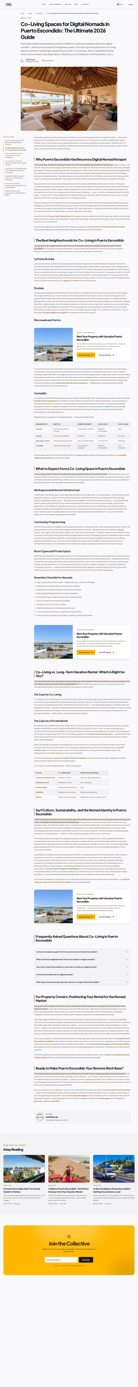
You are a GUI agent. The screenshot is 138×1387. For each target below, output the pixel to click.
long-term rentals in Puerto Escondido (69, 758)
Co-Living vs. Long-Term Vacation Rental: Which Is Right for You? (15, 163)
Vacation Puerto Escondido (119, 1090)
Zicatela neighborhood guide (55, 312)
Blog (76, 4)
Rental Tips (39, 13)
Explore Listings (86, 354)
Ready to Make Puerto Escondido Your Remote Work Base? (15, 193)
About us (68, 4)
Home (44, 4)
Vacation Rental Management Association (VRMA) (109, 1044)
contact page (103, 1098)
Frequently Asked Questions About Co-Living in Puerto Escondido (15, 178)
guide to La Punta (71, 280)
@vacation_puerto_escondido (47, 1101)
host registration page (77, 1095)
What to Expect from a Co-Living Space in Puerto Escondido (14, 155)
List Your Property (106, 354)
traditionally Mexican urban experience (72, 383)
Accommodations (55, 4)
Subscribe (86, 1260)
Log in (130, 4)
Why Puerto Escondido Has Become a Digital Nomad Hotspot (14, 142)
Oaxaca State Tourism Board (59, 216)
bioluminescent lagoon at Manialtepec (64, 869)
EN (122, 4)
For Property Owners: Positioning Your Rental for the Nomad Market (15, 185)
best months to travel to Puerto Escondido (107, 227)
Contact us (85, 4)
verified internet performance (100, 734)
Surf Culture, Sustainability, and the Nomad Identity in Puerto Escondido (16, 170)
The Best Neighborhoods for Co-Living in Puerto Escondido (15, 149)
